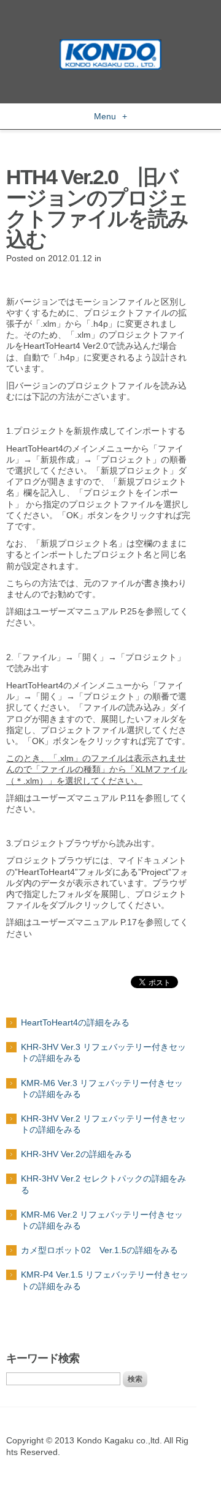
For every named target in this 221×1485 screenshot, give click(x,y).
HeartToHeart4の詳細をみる (75, 1022)
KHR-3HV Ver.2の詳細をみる (76, 1154)
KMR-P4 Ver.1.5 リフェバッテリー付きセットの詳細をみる (104, 1280)
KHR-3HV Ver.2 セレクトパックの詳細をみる (103, 1184)
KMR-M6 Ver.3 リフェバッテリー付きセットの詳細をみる (102, 1088)
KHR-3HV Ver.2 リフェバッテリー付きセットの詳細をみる (103, 1124)
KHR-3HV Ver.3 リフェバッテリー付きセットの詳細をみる (103, 1052)
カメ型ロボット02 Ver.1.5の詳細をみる (99, 1250)
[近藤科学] (110, 45)
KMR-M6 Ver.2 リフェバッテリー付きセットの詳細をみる (102, 1220)
